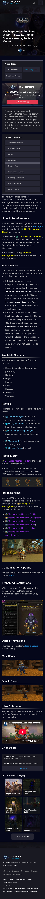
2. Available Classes (13, 148)
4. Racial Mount (11, 160)
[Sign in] (34, 3)
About (5, 879)
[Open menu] (40, 2)
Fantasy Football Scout (21, 891)
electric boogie (31, 646)
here (11, 575)
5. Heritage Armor (12, 166)
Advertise (19, 879)
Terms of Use (7, 882)
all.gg (5, 888)
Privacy (30, 879)
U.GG (10, 888)
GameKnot (33, 891)
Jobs (15, 882)
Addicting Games (32, 888)
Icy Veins (6, 862)
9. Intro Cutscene (12, 189)
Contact (11, 879)
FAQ (24, 879)
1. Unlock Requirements (14, 142)
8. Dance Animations (13, 183)
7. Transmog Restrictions (15, 178)
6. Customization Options (15, 172)
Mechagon (38, 226)
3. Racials (9, 154)
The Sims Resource (19, 888)
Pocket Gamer (7, 891)
